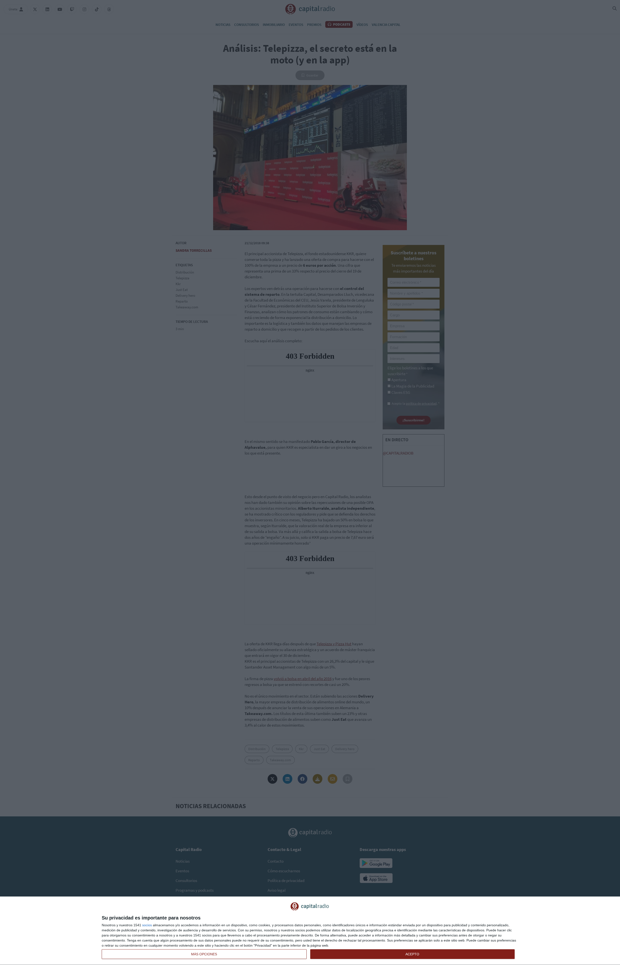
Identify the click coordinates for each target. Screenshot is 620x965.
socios (147, 925)
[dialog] (310, 931)
